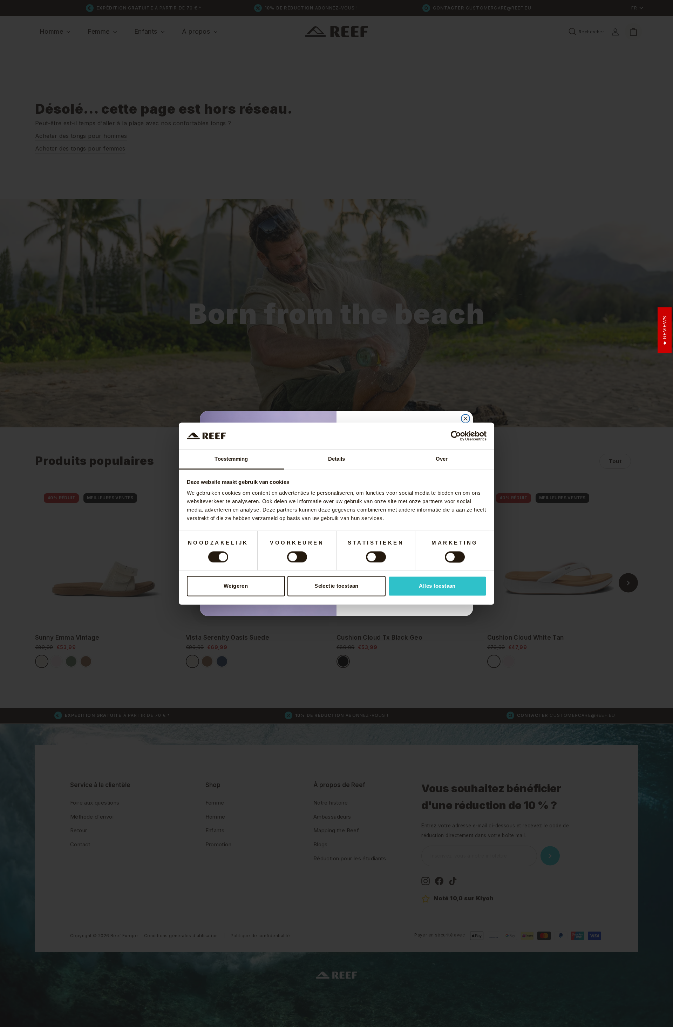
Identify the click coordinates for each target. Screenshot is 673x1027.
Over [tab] (442, 459)
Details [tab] (336, 459)
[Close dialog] (465, 418)
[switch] (297, 556)
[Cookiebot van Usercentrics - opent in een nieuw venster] (456, 436)
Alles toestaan (437, 586)
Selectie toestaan (336, 586)
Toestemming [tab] (231, 459)
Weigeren (236, 586)
